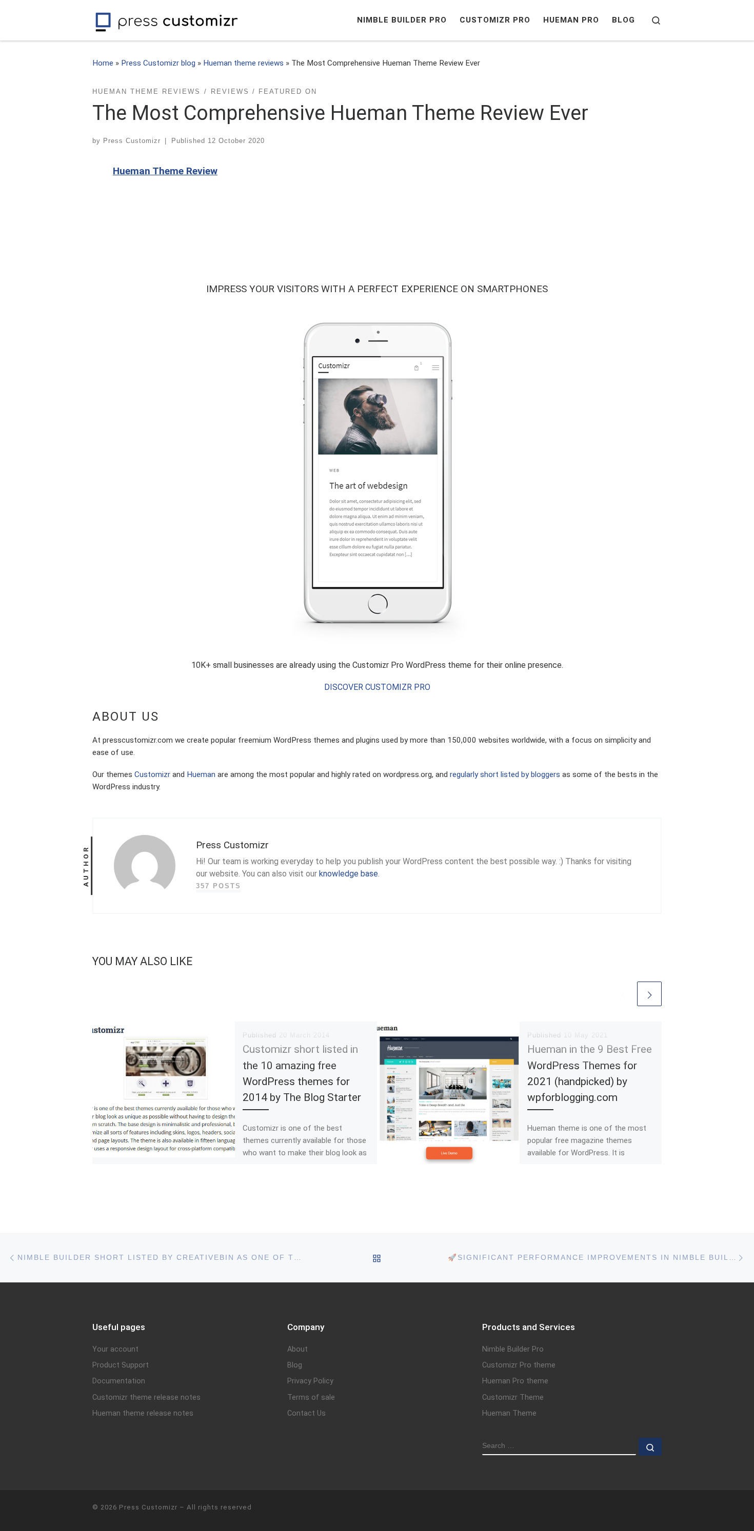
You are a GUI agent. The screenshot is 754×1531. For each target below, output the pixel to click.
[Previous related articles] (622, 994)
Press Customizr (132, 141)
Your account (115, 1349)
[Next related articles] (649, 994)
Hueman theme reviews (243, 63)
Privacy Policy (310, 1381)
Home (102, 63)
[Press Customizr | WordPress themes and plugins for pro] (166, 20)
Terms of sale (311, 1397)
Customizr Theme (513, 1397)
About (297, 1349)
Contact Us (306, 1413)
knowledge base (348, 874)
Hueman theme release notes (142, 1413)
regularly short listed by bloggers (505, 774)
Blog (294, 1365)
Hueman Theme (509, 1413)
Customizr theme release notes (146, 1397)
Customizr (152, 774)
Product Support (120, 1365)
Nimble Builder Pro (513, 1349)
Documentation (118, 1381)
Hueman (201, 774)
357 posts (218, 886)
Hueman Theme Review (165, 171)
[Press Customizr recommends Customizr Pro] (377, 476)
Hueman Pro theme (515, 1381)
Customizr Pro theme (518, 1365)
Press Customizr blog (158, 63)
